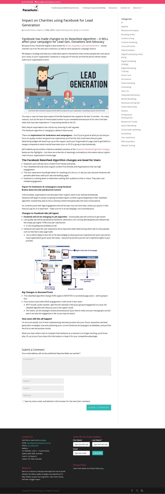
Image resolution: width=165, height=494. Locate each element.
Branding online (128, 34)
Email (75, 449)
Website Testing (128, 145)
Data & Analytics (128, 50)
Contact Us (125, 8)
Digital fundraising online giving (67, 30)
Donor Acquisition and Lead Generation (82, 45)
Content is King (127, 38)
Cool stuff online (128, 46)
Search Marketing (128, 125)
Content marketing (129, 42)
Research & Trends (129, 121)
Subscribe (97, 453)
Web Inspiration (128, 141)
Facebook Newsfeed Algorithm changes (92, 149)
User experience (128, 137)
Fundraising (126, 87)
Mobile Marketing (128, 99)
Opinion (124, 111)
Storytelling (126, 133)
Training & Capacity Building (93, 8)
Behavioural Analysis (130, 30)
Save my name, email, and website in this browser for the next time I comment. (57, 401)
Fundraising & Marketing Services (65, 8)
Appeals (124, 26)
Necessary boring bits (130, 103)
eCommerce (126, 79)
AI (122, 22)
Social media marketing (131, 129)
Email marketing (128, 83)
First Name (78, 440)
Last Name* (97, 440)
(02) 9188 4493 (32, 445)
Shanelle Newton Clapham (33, 30)
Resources (113, 8)
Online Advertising (129, 107)
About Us (137, 8)
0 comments (84, 30)
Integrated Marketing (130, 95)
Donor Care (126, 75)
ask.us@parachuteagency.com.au (39, 443)
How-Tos (125, 91)
